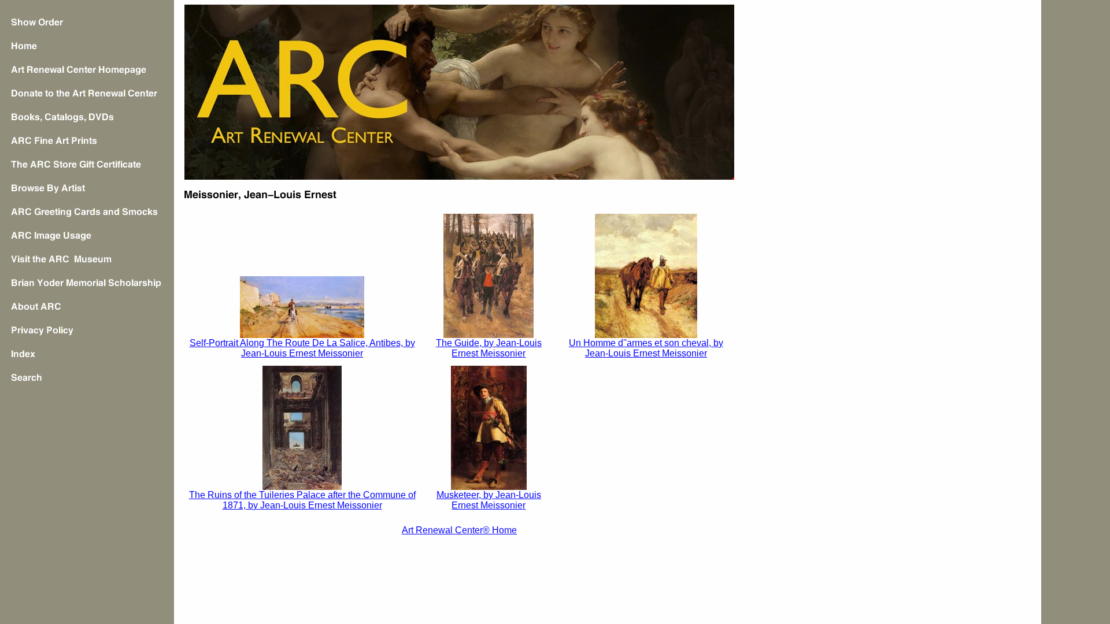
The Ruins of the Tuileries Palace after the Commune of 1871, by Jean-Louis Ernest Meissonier (302, 500)
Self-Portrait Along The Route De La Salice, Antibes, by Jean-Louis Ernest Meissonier (302, 348)
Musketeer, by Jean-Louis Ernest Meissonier (488, 500)
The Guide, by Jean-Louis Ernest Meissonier (489, 348)
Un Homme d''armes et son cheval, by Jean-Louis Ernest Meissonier (646, 348)
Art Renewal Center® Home (459, 530)
